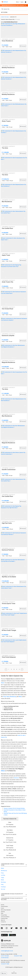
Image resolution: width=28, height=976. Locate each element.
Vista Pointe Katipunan (9, 657)
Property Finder (4, 918)
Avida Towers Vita (7, 282)
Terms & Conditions (5, 916)
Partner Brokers (4, 906)
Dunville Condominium (8, 469)
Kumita (2, 904)
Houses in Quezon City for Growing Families (14, 808)
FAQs (2, 913)
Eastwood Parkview (8, 550)
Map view (3, 973)
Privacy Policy (4, 915)
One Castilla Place (7, 228)
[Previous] (6, 669)
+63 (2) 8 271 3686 (18, 955)
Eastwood (16, 777)
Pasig (4, 696)
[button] (3, 30)
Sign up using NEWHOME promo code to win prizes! (13, 5)
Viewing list (23, 46)
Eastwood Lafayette (8, 335)
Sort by (9, 22)
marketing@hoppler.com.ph (7, 950)
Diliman (3, 770)
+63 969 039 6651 (5, 957)
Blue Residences (7, 201)
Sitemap (3, 911)
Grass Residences (7, 41)
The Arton (5, 148)
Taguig (7, 696)
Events (2, 908)
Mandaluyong (13, 696)
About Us (3, 920)
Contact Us (3, 921)
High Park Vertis (7, 523)
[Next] (22, 669)
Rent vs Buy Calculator (6, 909)
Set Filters (4, 12)
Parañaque (3, 886)
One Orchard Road (7, 309)
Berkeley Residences (8, 67)
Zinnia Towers (6, 121)
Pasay (2, 872)
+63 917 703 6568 (5, 955)
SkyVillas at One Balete (9, 577)
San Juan (3, 889)
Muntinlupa (3, 882)
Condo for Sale (5, 16)
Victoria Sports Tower (8, 603)
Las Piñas (3, 875)
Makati (20, 696)
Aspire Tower (6, 255)
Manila (2, 682)
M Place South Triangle (9, 630)
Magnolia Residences (8, 362)
